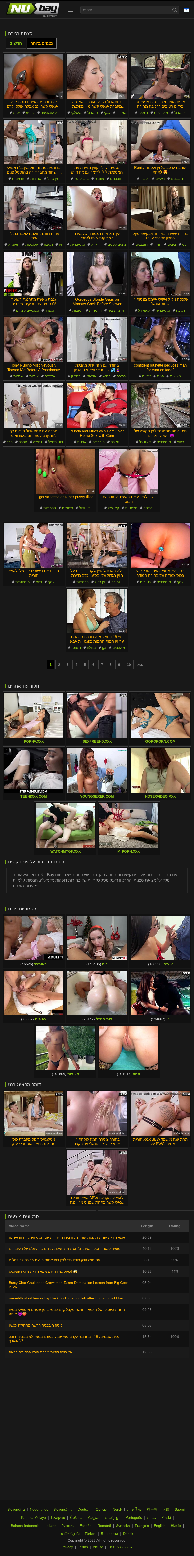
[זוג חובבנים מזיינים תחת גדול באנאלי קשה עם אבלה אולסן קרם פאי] (33, 76)
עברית (151, 1517)
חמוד (157, 244)
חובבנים (116, 179)
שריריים (50, 376)
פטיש (107, 376)
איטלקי (76, 113)
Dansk (128, 1534)
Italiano (50, 1526)
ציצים (171, 244)
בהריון (75, 376)
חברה (23, 442)
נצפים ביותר (42, 43)
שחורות (35, 179)
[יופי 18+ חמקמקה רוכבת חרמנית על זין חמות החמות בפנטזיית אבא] (97, 611)
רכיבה (144, 179)
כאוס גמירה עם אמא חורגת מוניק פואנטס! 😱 (43, 1271)
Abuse (98, 1547)
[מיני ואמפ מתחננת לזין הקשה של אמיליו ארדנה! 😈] (160, 405)
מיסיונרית (161, 113)
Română (104, 1526)
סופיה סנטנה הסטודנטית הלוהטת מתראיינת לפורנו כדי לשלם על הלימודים (64, 1248)
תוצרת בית (116, 310)
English (159, 1526)
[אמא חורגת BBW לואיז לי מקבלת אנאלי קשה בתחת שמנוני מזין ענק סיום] (97, 1172)
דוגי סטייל (55, 442)
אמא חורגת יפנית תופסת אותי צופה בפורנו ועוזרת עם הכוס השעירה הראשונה (67, 1237)
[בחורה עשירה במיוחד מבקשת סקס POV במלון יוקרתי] (160, 208)
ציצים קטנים (117, 244)
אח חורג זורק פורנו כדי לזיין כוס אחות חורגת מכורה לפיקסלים (54, 1260)
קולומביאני (49, 113)
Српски (102, 1509)
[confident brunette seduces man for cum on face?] (160, 339)
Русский (68, 1526)
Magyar (93, 1517)
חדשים (15, 43)
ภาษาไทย (134, 1509)
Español (86, 1526)
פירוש (30, 113)
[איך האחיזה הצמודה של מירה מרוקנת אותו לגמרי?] (97, 208)
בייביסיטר (81, 179)
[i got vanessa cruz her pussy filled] (65, 471)
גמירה (121, 113)
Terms (83, 1547)
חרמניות (18, 179)
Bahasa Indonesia (25, 1526)
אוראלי (91, 376)
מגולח (91, 648)
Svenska (123, 1526)
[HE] (186, 9)
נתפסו (143, 113)
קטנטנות (31, 244)
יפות (16, 113)
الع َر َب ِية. (112, 1517)
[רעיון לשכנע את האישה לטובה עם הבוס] (128, 471)
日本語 (176, 1526)
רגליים (160, 179)
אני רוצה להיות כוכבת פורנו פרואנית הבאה (40, 1352)
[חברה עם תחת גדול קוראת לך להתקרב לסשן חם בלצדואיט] (33, 405)
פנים (160, 376)
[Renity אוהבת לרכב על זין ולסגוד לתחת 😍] (160, 142)
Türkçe (90, 1534)
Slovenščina (62, 1509)
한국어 (152, 1509)
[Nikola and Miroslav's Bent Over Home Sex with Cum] (97, 405)
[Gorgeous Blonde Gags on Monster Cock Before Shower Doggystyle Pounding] (97, 274)
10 (129, 665)
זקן (104, 648)
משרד (49, 310)
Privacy (67, 1547)
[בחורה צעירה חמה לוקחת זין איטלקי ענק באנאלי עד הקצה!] (97, 1113)
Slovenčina (16, 1509)
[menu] (70, 10)
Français (142, 1526)
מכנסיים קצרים (27, 310)
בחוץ (180, 442)
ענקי (107, 113)
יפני (185, 244)
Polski (166, 1517)
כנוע (39, 582)
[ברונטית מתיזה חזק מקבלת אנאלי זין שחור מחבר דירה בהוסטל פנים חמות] (33, 142)
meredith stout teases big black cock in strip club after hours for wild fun (66, 1298)
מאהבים (118, 648)
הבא (140, 665)
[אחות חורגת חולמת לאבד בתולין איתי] (33, 208)
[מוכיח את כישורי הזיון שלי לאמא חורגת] (33, 545)
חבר (10, 442)
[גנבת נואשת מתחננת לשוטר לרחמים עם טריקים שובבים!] (33, 274)
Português (134, 1517)
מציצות (175, 376)
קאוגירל (13, 244)
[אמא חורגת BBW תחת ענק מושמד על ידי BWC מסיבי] (160, 1113)
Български (109, 1534)
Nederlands (39, 1509)
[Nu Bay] (32, 9)
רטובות (77, 310)
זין (60, 244)
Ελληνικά (58, 1517)
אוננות (99, 179)
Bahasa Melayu (33, 1517)
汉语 (165, 1509)
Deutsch (84, 1509)
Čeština (76, 1517)
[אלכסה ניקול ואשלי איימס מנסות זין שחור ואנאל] (160, 274)
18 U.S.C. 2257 (120, 1547)
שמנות (18, 376)
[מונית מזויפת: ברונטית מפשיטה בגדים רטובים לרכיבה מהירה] (160, 76)
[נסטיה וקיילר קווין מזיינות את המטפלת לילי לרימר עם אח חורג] (97, 142)
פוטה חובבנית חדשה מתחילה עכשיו (36, 1325)
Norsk (117, 1509)
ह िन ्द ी (70, 1534)
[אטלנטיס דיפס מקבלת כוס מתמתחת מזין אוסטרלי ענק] (33, 1113)
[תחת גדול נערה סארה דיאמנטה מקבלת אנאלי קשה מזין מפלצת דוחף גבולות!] (97, 76)
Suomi (180, 1509)
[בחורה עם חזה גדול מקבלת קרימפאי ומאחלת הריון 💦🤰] (97, 339)
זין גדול (92, 113)
